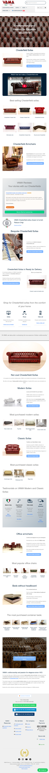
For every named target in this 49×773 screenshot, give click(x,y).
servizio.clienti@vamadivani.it (26, 765)
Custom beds (18, 734)
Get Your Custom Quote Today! (35, 251)
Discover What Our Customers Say (24, 212)
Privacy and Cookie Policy (24, 767)
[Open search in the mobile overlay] (35, 2)
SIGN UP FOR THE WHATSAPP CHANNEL (25, 705)
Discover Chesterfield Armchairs (35, 163)
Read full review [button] (10, 207)
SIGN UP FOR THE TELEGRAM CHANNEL (25, 709)
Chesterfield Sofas (8, 7)
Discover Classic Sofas (33, 456)
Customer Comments (25, 695)
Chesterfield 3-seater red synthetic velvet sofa (16, 193)
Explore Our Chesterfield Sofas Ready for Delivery (24, 658)
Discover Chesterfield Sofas (34, 66)
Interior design (18, 728)
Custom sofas (18, 731)
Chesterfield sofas (14, 678)
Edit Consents (24, 768)
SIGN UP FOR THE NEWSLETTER (25, 714)
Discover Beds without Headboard (35, 606)
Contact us (43, 770)
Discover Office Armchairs (34, 554)
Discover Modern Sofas (33, 405)
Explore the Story (17, 225)
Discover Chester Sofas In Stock (11, 283)
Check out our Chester (8, 324)
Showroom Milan (18, 10)
